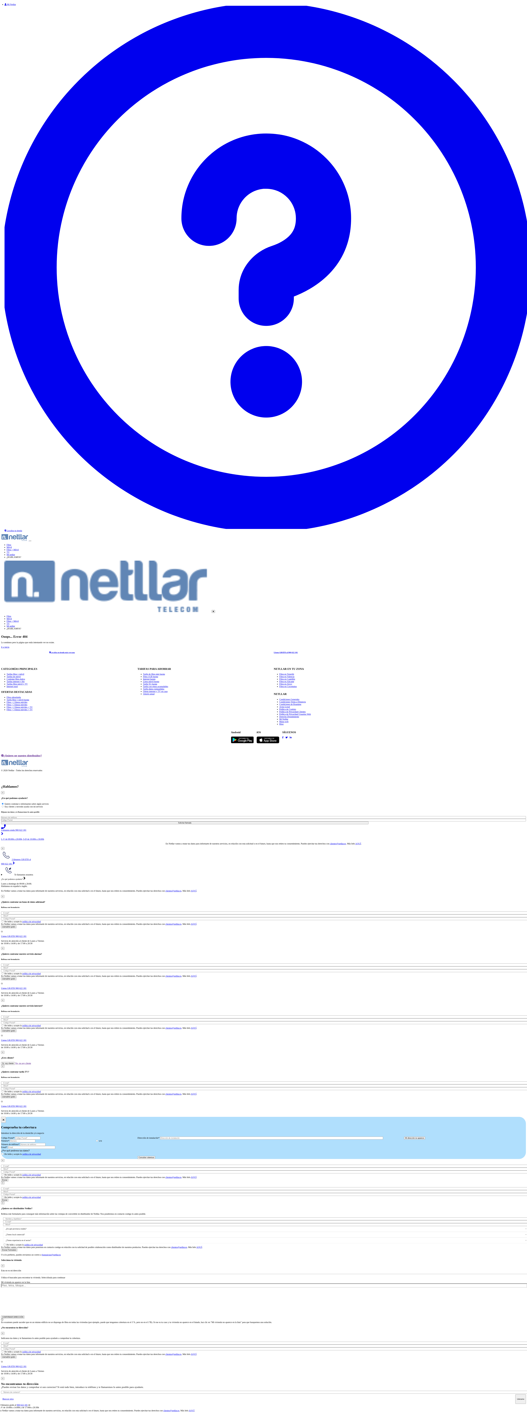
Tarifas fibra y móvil (15, 674)
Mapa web (283, 721)
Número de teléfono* (10, 1144)
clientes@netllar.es (338, 844)
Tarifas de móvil (14, 676)
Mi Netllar (283, 719)
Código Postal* (7, 1138)
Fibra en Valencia (286, 676)
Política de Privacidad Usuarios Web (295, 714)
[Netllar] (15, 540)
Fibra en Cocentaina (288, 686)
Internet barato (149, 679)
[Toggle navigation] (30, 540)
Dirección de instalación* (148, 1138)
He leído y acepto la (22, 921)
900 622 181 (22, 1405)
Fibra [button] (9, 545)
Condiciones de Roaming (290, 704)
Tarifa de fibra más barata (154, 674)
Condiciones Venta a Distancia (292, 702)
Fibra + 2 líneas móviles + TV (20, 707)
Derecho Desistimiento (289, 716)
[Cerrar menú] (213, 611)
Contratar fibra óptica (16, 679)
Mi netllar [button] (11, 554)
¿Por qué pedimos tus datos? (15, 1150)
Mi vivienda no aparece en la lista (15, 1282)
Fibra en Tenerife (286, 674)
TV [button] (8, 552)
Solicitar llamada (184, 823)
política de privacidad (31, 921)
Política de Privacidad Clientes (292, 712)
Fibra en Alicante (286, 681)
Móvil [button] (9, 547)
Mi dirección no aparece (414, 1138)
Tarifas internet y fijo (16, 681)
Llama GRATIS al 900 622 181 (286, 652)
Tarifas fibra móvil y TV (17, 684)
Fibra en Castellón (287, 679)
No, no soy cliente (23, 1063)
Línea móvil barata (151, 681)
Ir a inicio (5, 647)
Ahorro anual (149, 694)
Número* (5, 1141)
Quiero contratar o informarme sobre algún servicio (27, 804)
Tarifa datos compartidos (153, 689)
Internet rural (12, 686)
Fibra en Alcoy (285, 684)
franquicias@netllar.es (51, 1255)
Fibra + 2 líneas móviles (17, 702)
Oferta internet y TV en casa (155, 691)
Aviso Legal (284, 707)
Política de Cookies (287, 709)
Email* (4, 1147)
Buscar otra (8, 1399)
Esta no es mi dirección (11, 1270)
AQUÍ (358, 844)
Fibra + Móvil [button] (13, 550)
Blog (281, 724)
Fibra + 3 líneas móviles (17, 705)
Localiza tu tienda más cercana (63, 652)
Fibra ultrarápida (14, 697)
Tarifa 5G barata (150, 684)
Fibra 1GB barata (150, 676)
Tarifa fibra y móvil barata (18, 700)
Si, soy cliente (8, 1063)
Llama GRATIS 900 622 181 (13, 936)
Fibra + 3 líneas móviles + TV (20, 709)
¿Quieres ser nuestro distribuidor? (23, 755)
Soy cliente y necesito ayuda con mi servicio (24, 806)
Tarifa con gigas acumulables (155, 686)
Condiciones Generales (289, 699)
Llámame (520, 1399)
